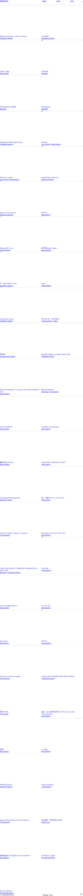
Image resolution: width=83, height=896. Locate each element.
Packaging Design (6, 787)
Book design (4, 73)
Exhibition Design (48, 356)
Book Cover (46, 822)
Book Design (46, 500)
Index (44, 1)
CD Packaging (5, 535)
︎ (82, 1)
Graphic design (5, 250)
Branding (45, 73)
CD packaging (5, 678)
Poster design (4, 429)
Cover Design (54, 392)
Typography (4, 714)
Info (72, 1)
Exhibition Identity (6, 215)
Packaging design (48, 179)
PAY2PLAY (4, 1)
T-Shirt (55, 321)
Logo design (46, 144)
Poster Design (5, 394)
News (58, 1)
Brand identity (56, 144)
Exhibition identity (6, 38)
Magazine (45, 392)
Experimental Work (48, 858)
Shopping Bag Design (7, 356)
